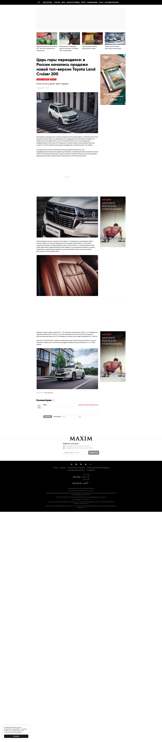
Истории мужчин (112, 2)
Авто (63, 2)
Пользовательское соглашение (76, 467)
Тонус (101, 2)
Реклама (62, 467)
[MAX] (71, 464)
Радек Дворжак (48, 392)
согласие (70, 446)
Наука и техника (73, 2)
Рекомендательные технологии (76, 470)
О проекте (55, 467)
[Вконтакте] (76, 464)
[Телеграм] (81, 464)
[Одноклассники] (90, 464)
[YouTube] (85, 464)
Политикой (68, 448)
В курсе (57, 2)
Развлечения (92, 2)
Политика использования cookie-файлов (98, 467)
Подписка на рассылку (71, 443)
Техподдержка (91, 470)
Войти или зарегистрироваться (88, 405)
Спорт (83, 2)
